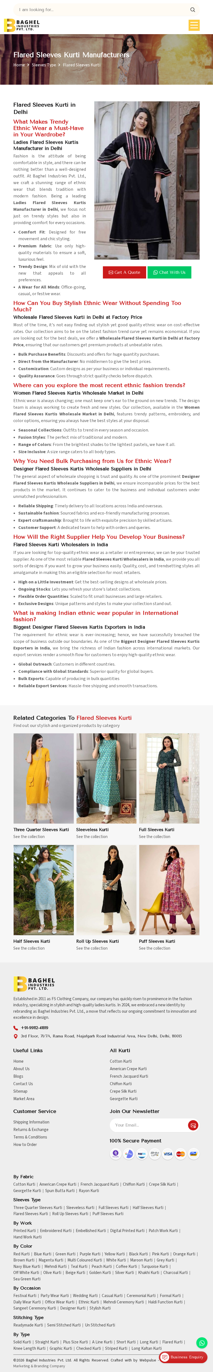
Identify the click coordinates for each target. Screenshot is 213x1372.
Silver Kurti (124, 1273)
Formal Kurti (170, 1296)
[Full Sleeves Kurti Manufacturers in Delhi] (169, 778)
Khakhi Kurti (148, 1273)
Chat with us (172, 272)
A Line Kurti (102, 1342)
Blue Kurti (42, 1254)
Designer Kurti (72, 1308)
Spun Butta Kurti (60, 1191)
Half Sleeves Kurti (31, 941)
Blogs (18, 1076)
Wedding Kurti (85, 1296)
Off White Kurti (26, 1273)
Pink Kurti (160, 1254)
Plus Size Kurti (75, 1342)
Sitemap (20, 1091)
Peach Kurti (102, 1267)
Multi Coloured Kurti (84, 1260)
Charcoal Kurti (175, 1273)
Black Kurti (138, 1254)
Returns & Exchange (31, 1130)
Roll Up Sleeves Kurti (97, 941)
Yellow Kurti (115, 1254)
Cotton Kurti (121, 1061)
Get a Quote (127, 272)
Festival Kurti (24, 1296)
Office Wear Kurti (59, 1302)
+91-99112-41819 (34, 1027)
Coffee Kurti (126, 1267)
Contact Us (23, 1084)
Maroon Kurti (141, 1260)
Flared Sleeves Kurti (30, 1214)
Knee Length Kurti (29, 1348)
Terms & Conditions (30, 1137)
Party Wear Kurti (54, 1296)
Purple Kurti (90, 1254)
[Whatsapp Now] (201, 1342)
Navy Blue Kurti (26, 1267)
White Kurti (116, 1260)
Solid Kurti (22, 1342)
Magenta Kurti (51, 1260)
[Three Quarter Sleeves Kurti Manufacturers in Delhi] (43, 778)
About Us (21, 1069)
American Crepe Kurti (128, 1069)
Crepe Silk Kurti (123, 1091)
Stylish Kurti (100, 1308)
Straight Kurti (47, 1342)
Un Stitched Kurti (100, 1325)
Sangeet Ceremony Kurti (34, 1308)
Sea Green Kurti (26, 1279)
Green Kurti (65, 1254)
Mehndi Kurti (55, 1267)
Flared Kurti (172, 1342)
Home (19, 65)
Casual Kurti (112, 1296)
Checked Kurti (88, 1348)
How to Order (25, 1145)
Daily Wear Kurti (27, 1302)
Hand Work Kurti (27, 1237)
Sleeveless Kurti (92, 829)
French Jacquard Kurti (129, 1076)
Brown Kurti (23, 1260)
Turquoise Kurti (154, 1267)
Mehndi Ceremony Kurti (123, 1302)
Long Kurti (149, 1342)
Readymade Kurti (28, 1325)
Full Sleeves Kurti (156, 829)
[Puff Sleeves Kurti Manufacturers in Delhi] (169, 890)
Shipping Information (31, 1122)
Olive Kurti (52, 1273)
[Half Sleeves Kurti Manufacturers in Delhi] (43, 890)
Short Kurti (126, 1342)
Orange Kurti (184, 1254)
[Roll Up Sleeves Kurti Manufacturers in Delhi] (106, 890)
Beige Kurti (75, 1273)
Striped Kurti (116, 1348)
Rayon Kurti (89, 1191)
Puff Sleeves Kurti (157, 941)
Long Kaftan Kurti (146, 1348)
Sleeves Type (44, 65)
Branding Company (49, 1366)
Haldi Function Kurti (165, 1302)
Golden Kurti (100, 1273)
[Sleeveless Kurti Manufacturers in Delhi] (106, 778)
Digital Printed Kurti (127, 1231)
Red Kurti (21, 1254)
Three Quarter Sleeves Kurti (41, 829)
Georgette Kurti (124, 1099)
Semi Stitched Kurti (64, 1325)
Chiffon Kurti (121, 1084)
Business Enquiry (186, 1357)
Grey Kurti (165, 1260)
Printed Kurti (24, 1231)
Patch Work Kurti (163, 1231)
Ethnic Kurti (88, 1302)
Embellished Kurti (91, 1231)
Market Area (23, 1099)
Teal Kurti (79, 1267)
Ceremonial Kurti (141, 1296)
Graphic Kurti (61, 1348)
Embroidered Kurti (56, 1231)
